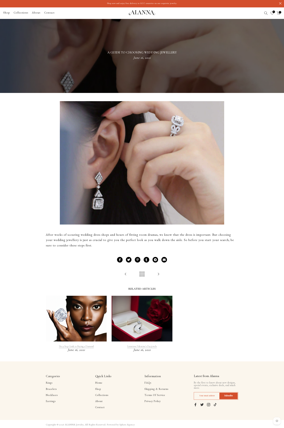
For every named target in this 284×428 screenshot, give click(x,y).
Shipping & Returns (156, 389)
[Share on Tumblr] (146, 260)
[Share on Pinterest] (137, 260)
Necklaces (52, 395)
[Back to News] (142, 274)
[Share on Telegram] (155, 260)
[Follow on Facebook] (195, 404)
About (36, 13)
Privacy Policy (152, 401)
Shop (6, 13)
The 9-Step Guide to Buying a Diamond (76, 346)
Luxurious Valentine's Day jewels (142, 346)
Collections (21, 13)
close (3, 3)
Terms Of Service (154, 395)
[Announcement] (142, 3)
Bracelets (51, 389)
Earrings (51, 401)
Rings (49, 383)
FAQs (147, 383)
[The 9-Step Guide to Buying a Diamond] (158, 274)
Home (98, 383)
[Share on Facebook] (120, 260)
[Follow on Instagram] (208, 404)
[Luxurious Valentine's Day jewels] (125, 274)
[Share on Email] (164, 260)
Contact (49, 13)
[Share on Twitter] (128, 260)
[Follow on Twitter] (202, 404)
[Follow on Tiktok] (215, 404)
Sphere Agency (127, 425)
